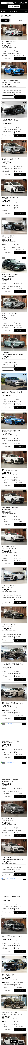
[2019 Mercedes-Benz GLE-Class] (14, 653)
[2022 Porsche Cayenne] (14, 109)
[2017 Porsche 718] (14, 226)
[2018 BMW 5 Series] (14, 536)
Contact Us (20, 58)
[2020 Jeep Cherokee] (14, 1002)
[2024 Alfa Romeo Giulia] (14, 420)
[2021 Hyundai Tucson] (14, 497)
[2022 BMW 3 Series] (14, 575)
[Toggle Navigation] (26, 11)
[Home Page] (14, 3)
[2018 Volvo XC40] (14, 808)
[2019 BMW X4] (14, 459)
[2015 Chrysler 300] (14, 31)
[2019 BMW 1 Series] (14, 692)
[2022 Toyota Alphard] (14, 187)
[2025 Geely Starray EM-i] (14, 148)
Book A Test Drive (14, 6)
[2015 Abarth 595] (14, 964)
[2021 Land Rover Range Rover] (14, 381)
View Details (8, 58)
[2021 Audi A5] (14, 847)
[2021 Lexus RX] (14, 925)
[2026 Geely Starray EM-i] (14, 731)
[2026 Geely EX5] (14, 342)
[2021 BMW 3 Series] (14, 614)
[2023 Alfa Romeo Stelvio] (14, 70)
